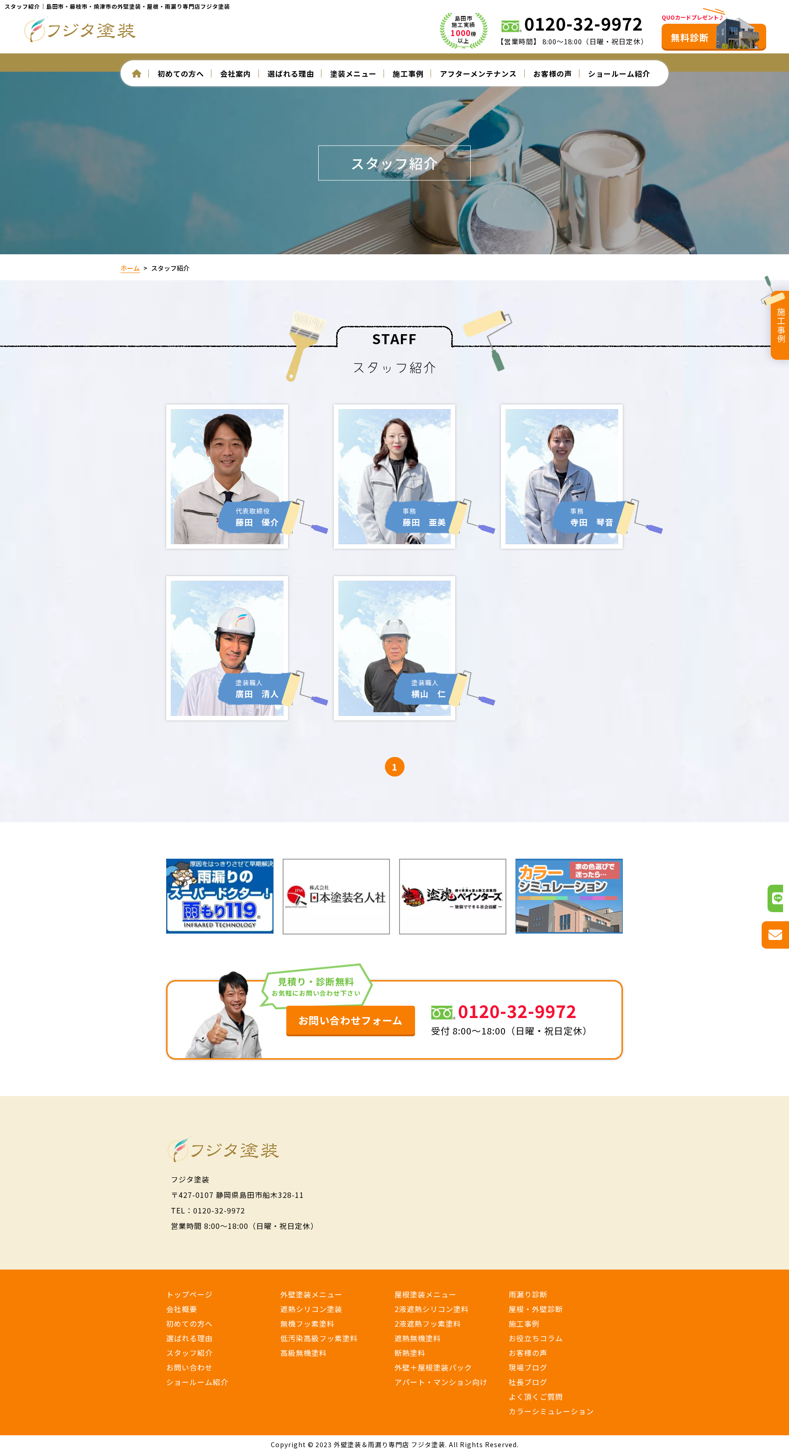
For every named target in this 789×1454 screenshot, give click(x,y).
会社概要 (181, 1308)
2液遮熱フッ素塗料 (427, 1323)
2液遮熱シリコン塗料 (431, 1308)
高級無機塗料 (303, 1352)
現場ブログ (528, 1367)
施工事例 (408, 73)
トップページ (189, 1294)
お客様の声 (552, 73)
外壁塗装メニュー (311, 1294)
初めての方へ (189, 1323)
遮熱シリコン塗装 (311, 1308)
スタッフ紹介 (189, 1352)
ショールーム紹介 (619, 73)
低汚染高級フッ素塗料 (319, 1338)
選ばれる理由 (291, 73)
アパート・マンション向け (441, 1381)
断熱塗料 (410, 1352)
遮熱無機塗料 (417, 1338)
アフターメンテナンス (478, 73)
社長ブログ (528, 1381)
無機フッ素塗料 (307, 1323)
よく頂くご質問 (536, 1396)
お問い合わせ (189, 1367)
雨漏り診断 (528, 1294)
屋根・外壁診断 (536, 1308)
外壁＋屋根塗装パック (433, 1367)
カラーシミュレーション (551, 1411)
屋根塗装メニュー (425, 1294)
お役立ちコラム (536, 1338)
